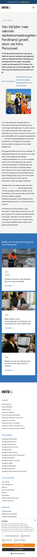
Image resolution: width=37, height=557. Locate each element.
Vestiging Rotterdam (8, 468)
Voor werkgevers (7, 484)
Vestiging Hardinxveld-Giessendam (13, 455)
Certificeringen (6, 511)
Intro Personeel (12, 188)
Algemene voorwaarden (9, 514)
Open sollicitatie (7, 407)
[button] (18, 553)
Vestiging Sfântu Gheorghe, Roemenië (14, 471)
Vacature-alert (6, 409)
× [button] (35, 520)
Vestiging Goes (7, 449)
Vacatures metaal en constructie (12, 417)
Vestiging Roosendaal (9, 466)
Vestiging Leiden (7, 463)
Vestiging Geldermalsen (9, 452)
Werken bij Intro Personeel (10, 498)
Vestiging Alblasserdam (9, 439)
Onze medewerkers (8, 490)
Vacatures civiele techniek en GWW (13, 428)
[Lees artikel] (18, 270)
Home (4, 81)
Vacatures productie (8, 420)
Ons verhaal (5, 482)
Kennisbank (11, 81)
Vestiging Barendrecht (9, 441)
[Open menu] (33, 7)
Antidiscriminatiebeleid (9, 516)
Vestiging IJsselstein (8, 458)
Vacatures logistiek (8, 412)
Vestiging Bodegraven (9, 444)
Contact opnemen (8, 500)
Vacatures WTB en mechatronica (12, 425)
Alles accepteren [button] (18, 545)
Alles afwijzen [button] (18, 549)
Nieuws (4, 492)
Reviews (4, 487)
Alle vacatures (6, 404)
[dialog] (18, 537)
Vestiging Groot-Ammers (10, 447)
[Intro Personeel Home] (6, 7)
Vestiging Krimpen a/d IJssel (11, 460)
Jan (3, 139)
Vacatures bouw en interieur (11, 423)
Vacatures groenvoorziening (11, 415)
